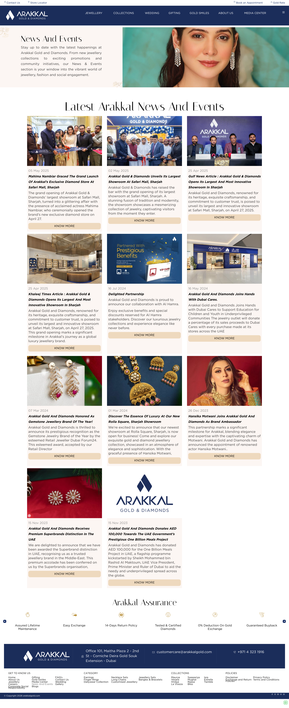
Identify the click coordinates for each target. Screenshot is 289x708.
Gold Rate (279, 3)
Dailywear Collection (96, 682)
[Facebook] (272, 694)
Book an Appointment (249, 3)
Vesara (175, 680)
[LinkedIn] (284, 694)
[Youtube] (281, 694)
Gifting (174, 13)
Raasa (191, 682)
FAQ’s (58, 677)
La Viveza (177, 684)
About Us (225, 13)
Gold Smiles (199, 13)
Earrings (89, 677)
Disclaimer (232, 677)
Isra (206, 677)
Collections (123, 13)
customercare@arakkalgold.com (184, 652)
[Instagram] (275, 694)
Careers (12, 684)
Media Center (255, 13)
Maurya (175, 677)
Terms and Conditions (266, 680)
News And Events (42, 684)
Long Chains (118, 680)
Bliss (190, 684)
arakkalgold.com (31, 696)
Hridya (175, 682)
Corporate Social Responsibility (18, 687)
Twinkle (208, 682)
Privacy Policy (261, 677)
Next (284, 621)
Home (12, 677)
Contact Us (13, 3)
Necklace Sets (119, 677)
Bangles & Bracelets (150, 680)
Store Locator (38, 3)
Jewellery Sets (147, 677)
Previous (5, 621)
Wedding (152, 13)
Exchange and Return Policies (239, 680)
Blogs (35, 686)
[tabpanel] (27, 620)
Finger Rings (91, 680)
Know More (64, 226)
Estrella (208, 680)
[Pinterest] (278, 694)
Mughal (192, 680)
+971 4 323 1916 (251, 652)
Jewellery (93, 13)
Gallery (59, 684)
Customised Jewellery (124, 682)
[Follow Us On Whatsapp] (285, 702)
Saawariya (194, 677)
